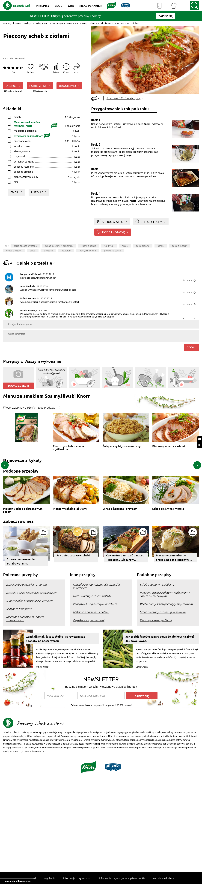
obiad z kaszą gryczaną (25, 246)
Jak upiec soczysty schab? (73, 555)
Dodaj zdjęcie (18, 385)
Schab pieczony (105, 23)
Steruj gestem (113, 221)
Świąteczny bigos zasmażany (122, 446)
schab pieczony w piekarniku (59, 246)
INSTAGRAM (66, 250)
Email (14, 192)
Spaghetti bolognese (19, 608)
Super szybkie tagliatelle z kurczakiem (29, 600)
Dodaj (191, 347)
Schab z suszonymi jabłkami (157, 584)
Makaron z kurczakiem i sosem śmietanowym (25, 618)
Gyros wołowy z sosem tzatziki (92, 595)
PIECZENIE (48, 250)
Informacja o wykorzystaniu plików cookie (122, 878)
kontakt (32, 878)
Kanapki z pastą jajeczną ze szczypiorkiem (31, 592)
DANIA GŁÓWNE (142, 246)
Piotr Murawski (17, 58)
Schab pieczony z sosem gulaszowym (163, 612)
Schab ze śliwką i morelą (168, 508)
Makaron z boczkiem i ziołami (91, 612)
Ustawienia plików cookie (17, 881)
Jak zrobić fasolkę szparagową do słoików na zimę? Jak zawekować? (159, 639)
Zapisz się (142, 696)
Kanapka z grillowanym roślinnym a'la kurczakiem (96, 586)
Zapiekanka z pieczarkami (88, 620)
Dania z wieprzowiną (76, 23)
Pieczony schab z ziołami (168, 446)
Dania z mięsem (57, 23)
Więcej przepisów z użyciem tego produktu (29, 407)
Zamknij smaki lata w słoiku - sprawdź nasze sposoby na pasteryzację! (55, 639)
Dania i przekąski (24, 23)
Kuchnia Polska (88, 246)
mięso (125, 246)
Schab (92, 23)
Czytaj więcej (42, 667)
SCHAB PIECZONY (13, 250)
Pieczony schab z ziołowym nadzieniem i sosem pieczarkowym (164, 594)
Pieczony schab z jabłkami (70, 508)
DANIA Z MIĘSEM (179, 246)
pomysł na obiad (88, 250)
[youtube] (199, 439)
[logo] (16, 5)
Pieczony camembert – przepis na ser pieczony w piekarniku (172, 557)
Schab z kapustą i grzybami (120, 508)
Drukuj (11, 85)
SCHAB (161, 246)
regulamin (49, 878)
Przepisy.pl (8, 23)
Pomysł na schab (112, 250)
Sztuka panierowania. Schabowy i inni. (21, 561)
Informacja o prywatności (77, 878)
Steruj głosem (151, 221)
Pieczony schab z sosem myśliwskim (68, 447)
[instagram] (199, 445)
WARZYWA (108, 246)
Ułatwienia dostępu (164, 878)
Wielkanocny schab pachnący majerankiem (166, 604)
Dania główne (41, 23)
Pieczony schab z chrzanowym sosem (23, 510)
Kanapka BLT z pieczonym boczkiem (95, 604)
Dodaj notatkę (113, 232)
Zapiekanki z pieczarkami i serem (26, 584)
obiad (32, 250)
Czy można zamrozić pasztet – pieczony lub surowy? (125, 557)
